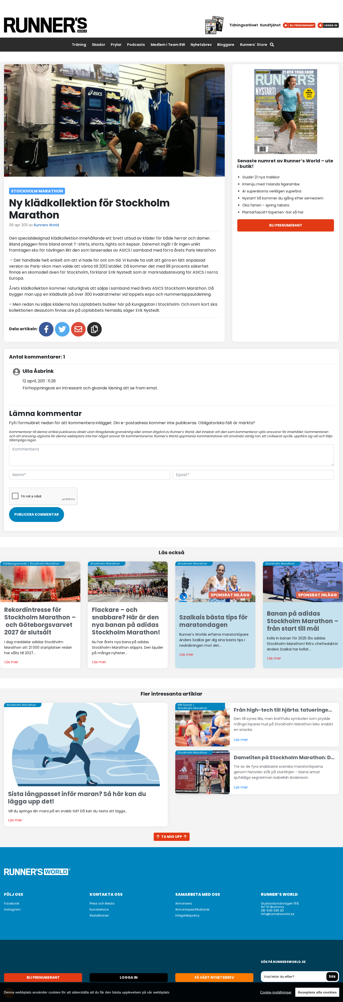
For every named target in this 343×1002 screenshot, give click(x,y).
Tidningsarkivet (243, 25)
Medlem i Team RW (168, 44)
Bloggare (225, 44)
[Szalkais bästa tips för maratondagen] (215, 581)
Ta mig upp (171, 836)
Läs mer (11, 662)
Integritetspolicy (187, 915)
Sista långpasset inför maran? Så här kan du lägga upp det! (77, 798)
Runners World (46, 225)
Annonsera (183, 903)
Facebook (11, 903)
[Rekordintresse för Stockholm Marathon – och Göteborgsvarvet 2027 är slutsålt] (40, 581)
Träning (79, 44)
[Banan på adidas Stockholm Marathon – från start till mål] (303, 581)
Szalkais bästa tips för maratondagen (213, 621)
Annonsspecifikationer (192, 909)
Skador (98, 44)
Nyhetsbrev (201, 44)
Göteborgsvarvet (15, 564)
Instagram (12, 909)
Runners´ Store (253, 44)
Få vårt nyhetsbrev (214, 977)
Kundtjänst (270, 25)
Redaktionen (99, 915)
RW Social (185, 705)
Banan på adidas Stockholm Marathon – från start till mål (302, 621)
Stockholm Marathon (37, 191)
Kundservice (99, 909)
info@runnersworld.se (277, 914)
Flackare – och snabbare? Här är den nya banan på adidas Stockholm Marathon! (126, 621)
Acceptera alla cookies (317, 992)
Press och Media (102, 903)
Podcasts (136, 44)
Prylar (116, 44)
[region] (171, 992)
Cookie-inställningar (276, 992)
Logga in (129, 977)
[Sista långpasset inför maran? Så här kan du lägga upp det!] (86, 744)
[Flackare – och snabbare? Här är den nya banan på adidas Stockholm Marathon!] (128, 581)
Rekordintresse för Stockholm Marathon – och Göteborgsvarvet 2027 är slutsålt (40, 621)
